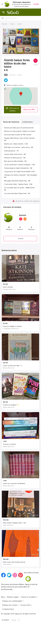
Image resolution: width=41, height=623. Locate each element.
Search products (11, 18)
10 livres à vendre (9, 444)
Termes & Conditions (28, 597)
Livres (19, 24)
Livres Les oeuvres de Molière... (14, 483)
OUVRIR (36, 4)
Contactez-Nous (8, 609)
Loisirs (12, 24)
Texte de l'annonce (11, 122)
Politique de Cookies (10, 605)
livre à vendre (8, 287)
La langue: (5, 620)
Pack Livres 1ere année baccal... (14, 562)
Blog (2, 597)
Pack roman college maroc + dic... (15, 523)
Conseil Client (25, 605)
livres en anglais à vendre (12, 326)
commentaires (27, 122)
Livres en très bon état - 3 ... (13, 366)
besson (22, 215)
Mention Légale (12, 597)
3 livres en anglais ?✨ (11, 405)
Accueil (4, 24)
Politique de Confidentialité (12, 601)
